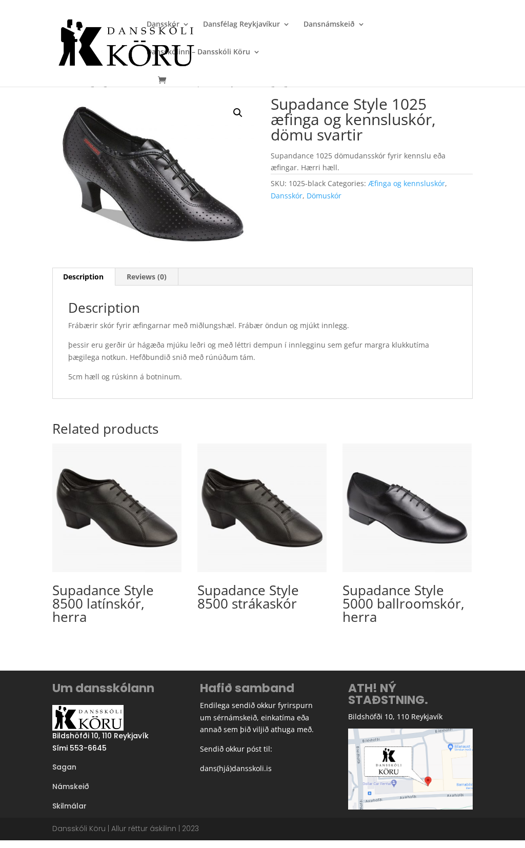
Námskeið (70, 786)
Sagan (64, 767)
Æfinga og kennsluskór (406, 183)
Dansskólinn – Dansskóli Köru (198, 52)
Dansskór (163, 25)
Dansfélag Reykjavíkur (241, 25)
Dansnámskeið (329, 25)
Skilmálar (69, 806)
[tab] (83, 277)
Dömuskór (324, 195)
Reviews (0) (147, 276)
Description (83, 276)
